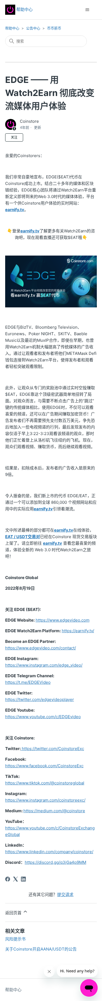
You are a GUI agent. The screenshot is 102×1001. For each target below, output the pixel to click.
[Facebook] (7, 879)
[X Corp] (15, 879)
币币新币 (54, 28)
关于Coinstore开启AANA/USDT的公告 (41, 949)
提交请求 (65, 894)
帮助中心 (24, 9)
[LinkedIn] (23, 879)
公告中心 (33, 28)
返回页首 (14, 912)
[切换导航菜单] (87, 9)
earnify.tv (14, 209)
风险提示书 (15, 939)
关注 (14, 137)
